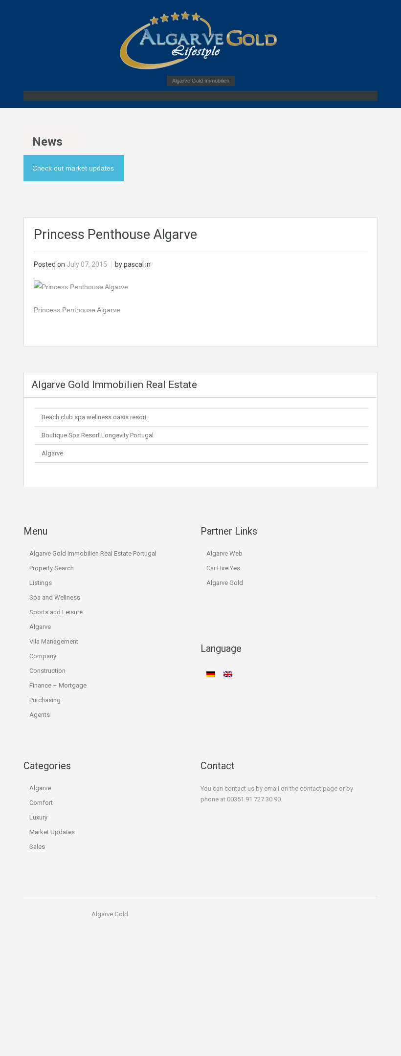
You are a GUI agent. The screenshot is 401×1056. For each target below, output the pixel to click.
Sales (37, 846)
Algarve (52, 453)
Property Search (51, 568)
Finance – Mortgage (58, 685)
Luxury (38, 817)
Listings (40, 582)
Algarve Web (224, 553)
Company (42, 656)
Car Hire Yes (223, 568)
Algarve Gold (224, 582)
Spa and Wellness (54, 597)
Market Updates (52, 832)
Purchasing (45, 700)
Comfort (41, 802)
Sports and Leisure (56, 612)
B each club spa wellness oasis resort (94, 417)
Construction (47, 670)
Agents (39, 714)
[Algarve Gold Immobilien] (200, 40)
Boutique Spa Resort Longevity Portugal (98, 435)
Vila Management (53, 641)
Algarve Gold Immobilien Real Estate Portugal (92, 553)
